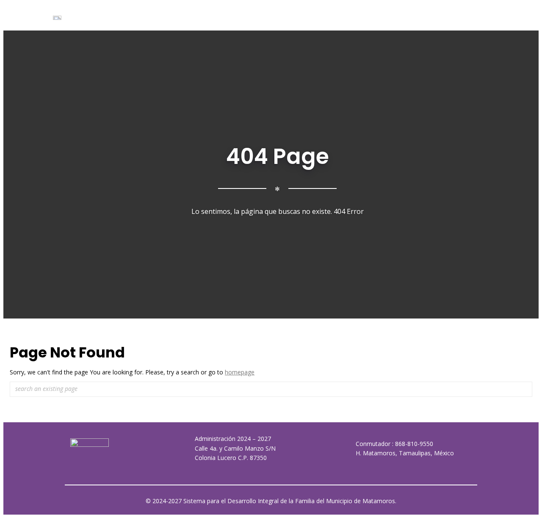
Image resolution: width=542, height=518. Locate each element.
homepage (239, 372)
